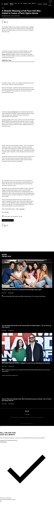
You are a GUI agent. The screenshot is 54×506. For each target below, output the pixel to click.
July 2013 (9, 201)
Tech (21, 3)
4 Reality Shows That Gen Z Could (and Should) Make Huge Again (22, 289)
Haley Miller (11, 292)
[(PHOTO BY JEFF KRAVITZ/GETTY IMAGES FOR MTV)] (27, 309)
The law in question (6, 119)
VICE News (20, 216)
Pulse (16, 3)
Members (11, 4)
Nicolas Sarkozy (7, 216)
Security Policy (33, 417)
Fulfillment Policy (40, 417)
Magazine (12, 3)
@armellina (22, 209)
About (12, 417)
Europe (3, 216)
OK (0, 501)
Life (18, 3)
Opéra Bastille (15, 216)
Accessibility (15, 417)
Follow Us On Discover (7, 220)
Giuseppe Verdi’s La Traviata (8, 54)
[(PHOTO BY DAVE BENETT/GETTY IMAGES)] (27, 383)
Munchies (25, 3)
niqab (11, 216)
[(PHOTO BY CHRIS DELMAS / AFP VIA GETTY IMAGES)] (27, 347)
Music (29, 3)
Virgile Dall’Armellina (6, 15)
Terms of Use (27, 417)
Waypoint (34, 3)
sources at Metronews (13, 111)
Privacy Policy (21, 417)
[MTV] (27, 274)
